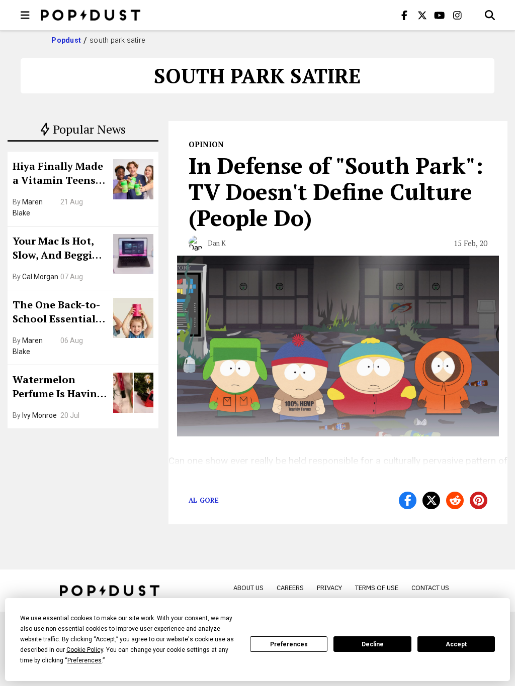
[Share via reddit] (455, 500)
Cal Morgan (40, 277)
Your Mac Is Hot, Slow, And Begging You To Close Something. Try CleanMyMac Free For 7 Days (59, 249)
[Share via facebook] (407, 500)
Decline (373, 644)
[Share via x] (431, 500)
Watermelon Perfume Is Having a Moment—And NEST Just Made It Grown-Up (58, 388)
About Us (248, 588)
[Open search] (490, 15)
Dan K (217, 243)
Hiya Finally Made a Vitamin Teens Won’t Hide (58, 174)
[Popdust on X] (422, 15)
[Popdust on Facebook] (404, 15)
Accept (456, 644)
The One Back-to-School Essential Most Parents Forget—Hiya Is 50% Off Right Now (59, 313)
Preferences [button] (84, 660)
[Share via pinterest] (478, 500)
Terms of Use (376, 588)
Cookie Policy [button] (84, 649)
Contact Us (430, 588)
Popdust (66, 40)
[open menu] (25, 15)
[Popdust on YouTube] (439, 15)
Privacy (329, 588)
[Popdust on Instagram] (457, 15)
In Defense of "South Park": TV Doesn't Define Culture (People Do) (336, 191)
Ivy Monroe (39, 415)
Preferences (289, 644)
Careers (290, 588)
